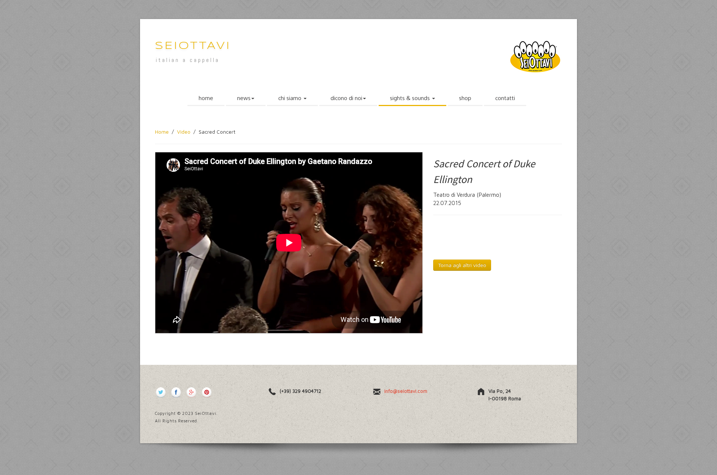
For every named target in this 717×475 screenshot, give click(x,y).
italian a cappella (188, 60)
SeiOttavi (193, 46)
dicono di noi (346, 98)
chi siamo (290, 98)
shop (465, 98)
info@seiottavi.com (405, 391)
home (206, 98)
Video (183, 131)
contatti (505, 98)
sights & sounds (410, 98)
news (244, 98)
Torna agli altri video (462, 265)
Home (162, 131)
